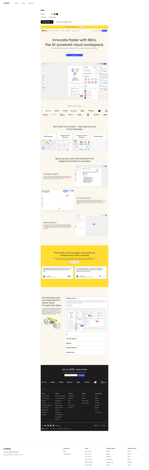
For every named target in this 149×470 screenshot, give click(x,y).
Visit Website (46, 22)
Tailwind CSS (67, 454)
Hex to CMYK (88, 459)
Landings (6, 3)
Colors (23, 3)
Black (129, 451)
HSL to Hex (88, 456)
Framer (108, 465)
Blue (129, 456)
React (108, 451)
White (129, 454)
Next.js (108, 454)
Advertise (31, 3)
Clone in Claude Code (64, 22)
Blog (64, 451)
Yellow (129, 462)
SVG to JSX (88, 451)
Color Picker (88, 465)
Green (129, 465)
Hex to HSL (88, 454)
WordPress (109, 459)
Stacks (17, 3)
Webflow (108, 456)
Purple (129, 459)
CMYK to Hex (88, 462)
